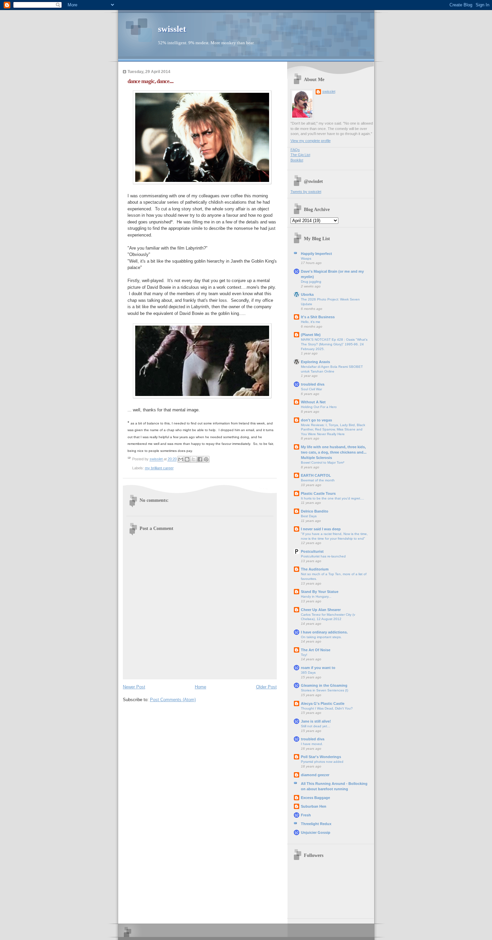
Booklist (297, 160)
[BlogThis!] (187, 459)
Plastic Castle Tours (318, 493)
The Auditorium (315, 569)
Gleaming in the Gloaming (324, 685)
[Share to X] (193, 459)
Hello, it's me (310, 322)
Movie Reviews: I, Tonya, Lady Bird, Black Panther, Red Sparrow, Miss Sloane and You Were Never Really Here (333, 429)
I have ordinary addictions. (324, 632)
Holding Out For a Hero (319, 407)
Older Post (266, 686)
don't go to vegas (316, 420)
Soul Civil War (311, 389)
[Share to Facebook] (199, 459)
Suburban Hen (313, 806)
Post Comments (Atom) (173, 699)
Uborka (307, 294)
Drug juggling (311, 281)
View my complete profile (311, 141)
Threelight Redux (316, 824)
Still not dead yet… (315, 726)
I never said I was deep (321, 529)
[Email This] (180, 459)
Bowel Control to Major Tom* (322, 462)
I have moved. (312, 744)
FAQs (295, 150)
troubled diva (312, 384)
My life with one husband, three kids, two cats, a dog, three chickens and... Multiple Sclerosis (333, 452)
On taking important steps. (321, 637)
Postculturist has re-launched (323, 556)
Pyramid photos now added (322, 761)
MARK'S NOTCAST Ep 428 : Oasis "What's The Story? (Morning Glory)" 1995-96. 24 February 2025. (334, 344)
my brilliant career (159, 468)
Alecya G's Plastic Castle (322, 703)
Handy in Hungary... (316, 596)
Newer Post (134, 686)
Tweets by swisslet (306, 192)
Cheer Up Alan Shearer (321, 610)
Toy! (304, 655)
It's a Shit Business (318, 317)
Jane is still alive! (316, 721)
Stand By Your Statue (319, 592)
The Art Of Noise (315, 650)
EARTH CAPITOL (316, 475)
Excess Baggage (315, 798)
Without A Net (313, 402)
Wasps (306, 258)
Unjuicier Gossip (315, 832)
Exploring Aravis (315, 362)
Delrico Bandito (314, 511)
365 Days (308, 672)
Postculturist (312, 551)
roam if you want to (318, 668)
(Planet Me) (311, 335)
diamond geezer (315, 775)
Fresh (306, 815)
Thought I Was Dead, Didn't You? (327, 708)
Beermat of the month (318, 480)
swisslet (172, 29)
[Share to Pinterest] (206, 459)
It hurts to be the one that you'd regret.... (332, 498)
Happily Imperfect (316, 254)
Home (200, 686)
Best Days (309, 516)
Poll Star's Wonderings (321, 757)
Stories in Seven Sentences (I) (324, 690)
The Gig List (300, 155)
